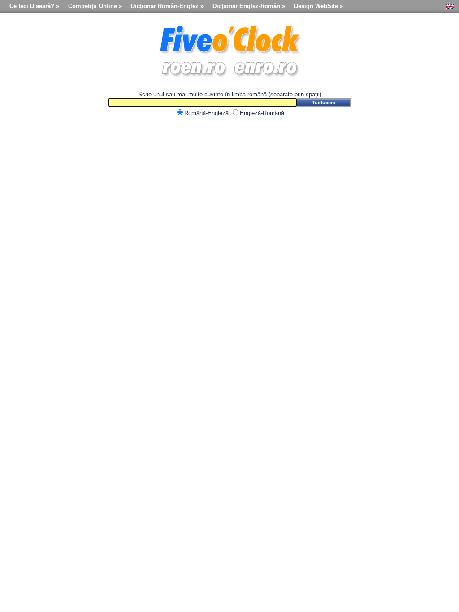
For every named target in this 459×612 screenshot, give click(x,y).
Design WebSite (316, 6)
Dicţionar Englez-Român (246, 6)
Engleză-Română (262, 113)
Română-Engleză (206, 113)
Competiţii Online (92, 6)
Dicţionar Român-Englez (165, 6)
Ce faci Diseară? (31, 6)
